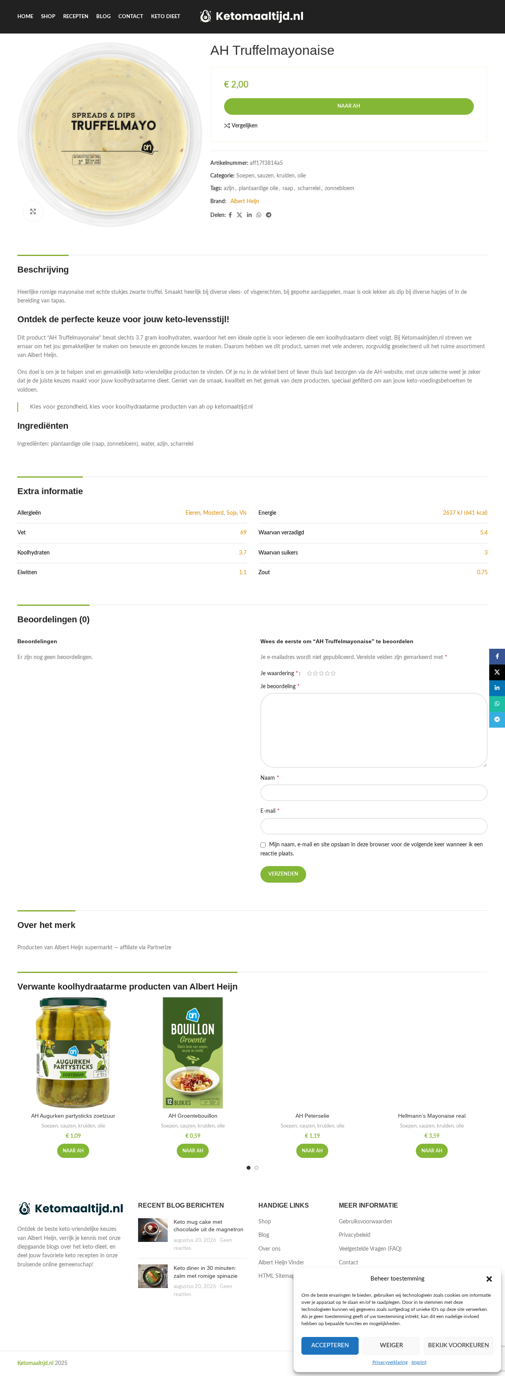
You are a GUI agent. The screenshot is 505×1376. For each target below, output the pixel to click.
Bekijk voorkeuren (458, 1345)
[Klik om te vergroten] (33, 211)
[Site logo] (252, 16)
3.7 (243, 553)
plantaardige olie (258, 188)
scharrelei (308, 188)
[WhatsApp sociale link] (259, 215)
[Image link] (71, 1209)
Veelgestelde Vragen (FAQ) (370, 1249)
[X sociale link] (239, 215)
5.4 (484, 533)
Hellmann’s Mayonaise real (432, 1116)
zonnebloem (339, 188)
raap (287, 188)
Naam (269, 778)
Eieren (192, 513)
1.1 (243, 572)
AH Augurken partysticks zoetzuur (73, 1116)
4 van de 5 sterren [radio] (327, 673)
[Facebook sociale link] (230, 215)
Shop (264, 1222)
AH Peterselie (312, 1116)
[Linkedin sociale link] (249, 215)
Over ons (269, 1249)
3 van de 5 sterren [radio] (321, 673)
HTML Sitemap (276, 1276)
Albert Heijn (244, 201)
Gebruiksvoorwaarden (365, 1222)
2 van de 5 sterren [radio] (315, 673)
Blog (263, 1235)
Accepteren (330, 1345)
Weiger (391, 1345)
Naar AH (348, 106)
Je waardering (279, 673)
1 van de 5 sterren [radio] (309, 673)
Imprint (418, 1362)
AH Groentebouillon (192, 1116)
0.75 (482, 572)
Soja (231, 513)
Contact (348, 1263)
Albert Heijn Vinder (281, 1263)
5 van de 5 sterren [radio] (333, 673)
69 (243, 533)
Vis (243, 513)
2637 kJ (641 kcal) (465, 513)
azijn (229, 188)
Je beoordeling (280, 686)
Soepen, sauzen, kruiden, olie (271, 176)
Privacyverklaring (390, 1362)
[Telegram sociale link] (269, 215)
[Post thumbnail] (153, 1235)
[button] (489, 1279)
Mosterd (213, 513)
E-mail (270, 811)
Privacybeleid (354, 1235)
